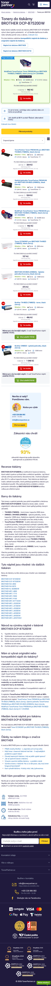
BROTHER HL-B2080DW (10, 589)
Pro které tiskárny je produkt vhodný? (25, 85)
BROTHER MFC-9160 (9, 599)
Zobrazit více (33, 35)
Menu (45, 4)
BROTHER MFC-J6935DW (11, 616)
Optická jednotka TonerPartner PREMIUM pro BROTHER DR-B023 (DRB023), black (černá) (31, 182)
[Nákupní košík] (33, 4)
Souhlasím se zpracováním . (19, 846)
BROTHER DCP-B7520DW (11, 581)
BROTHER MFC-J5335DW (11, 603)
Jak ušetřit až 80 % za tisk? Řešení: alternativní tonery (25, 119)
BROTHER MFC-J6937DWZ (11, 618)
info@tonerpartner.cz (20, 420)
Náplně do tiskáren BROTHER (14, 45)
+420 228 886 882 (18, 415)
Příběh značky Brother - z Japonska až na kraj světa (23, 749)
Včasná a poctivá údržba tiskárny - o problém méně (23, 761)
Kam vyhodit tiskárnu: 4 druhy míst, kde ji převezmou (24, 768)
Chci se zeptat (19, 425)
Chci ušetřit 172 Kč (27, 337)
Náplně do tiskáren (19, 12)
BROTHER (31, 12)
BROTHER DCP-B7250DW (11, 579)
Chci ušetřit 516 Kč (27, 380)
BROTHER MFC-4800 (9, 591)
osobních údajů (28, 846)
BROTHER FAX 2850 (8, 584)
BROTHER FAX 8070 (8, 586)
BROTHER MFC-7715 (9, 594)
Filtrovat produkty (25, 131)
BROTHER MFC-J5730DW (11, 606)
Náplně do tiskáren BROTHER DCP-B (17, 51)
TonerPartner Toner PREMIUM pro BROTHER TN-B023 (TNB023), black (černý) (32, 151)
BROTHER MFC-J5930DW (11, 608)
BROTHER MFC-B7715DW (11, 601)
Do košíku (27, 98)
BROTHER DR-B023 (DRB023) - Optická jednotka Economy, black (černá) (29, 273)
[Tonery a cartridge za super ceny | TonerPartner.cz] (7, 4)
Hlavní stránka (5, 12)
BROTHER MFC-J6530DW (11, 611)
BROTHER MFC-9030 (9, 596)
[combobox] (23, 140)
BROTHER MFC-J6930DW (11, 613)
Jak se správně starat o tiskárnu (16, 759)
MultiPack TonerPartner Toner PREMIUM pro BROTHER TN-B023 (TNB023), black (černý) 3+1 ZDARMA (25, 72)
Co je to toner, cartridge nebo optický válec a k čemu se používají (26, 111)
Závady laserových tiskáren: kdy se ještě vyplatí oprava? (25, 756)
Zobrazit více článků (8, 124)
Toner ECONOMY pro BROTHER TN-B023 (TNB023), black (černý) (30, 242)
